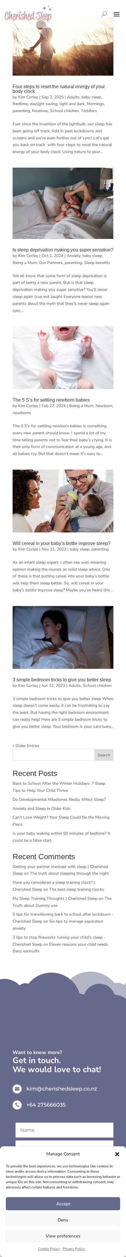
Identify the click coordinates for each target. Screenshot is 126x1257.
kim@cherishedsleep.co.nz (61, 1089)
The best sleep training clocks (77, 889)
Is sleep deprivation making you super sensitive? (63, 249)
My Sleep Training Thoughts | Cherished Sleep (55, 898)
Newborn (104, 406)
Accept (63, 1204)
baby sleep (91, 97)
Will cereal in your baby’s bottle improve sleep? (61, 543)
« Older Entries (26, 746)
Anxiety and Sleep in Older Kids (42, 808)
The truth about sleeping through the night (69, 873)
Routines (40, 111)
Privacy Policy (74, 1248)
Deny (63, 1220)
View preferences (63, 1236)
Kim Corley (28, 97)
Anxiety (73, 255)
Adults (73, 97)
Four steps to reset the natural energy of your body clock (59, 89)
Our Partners (51, 262)
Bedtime (20, 104)
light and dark (72, 104)
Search (104, 755)
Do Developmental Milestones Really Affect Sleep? (59, 799)
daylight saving (43, 104)
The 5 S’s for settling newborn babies (51, 399)
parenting (21, 111)
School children (64, 111)
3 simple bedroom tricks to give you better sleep (62, 679)
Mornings (95, 104)
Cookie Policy (49, 1248)
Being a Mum (25, 262)
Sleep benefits (97, 262)
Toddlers (89, 111)
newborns (22, 413)
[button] (117, 1154)
